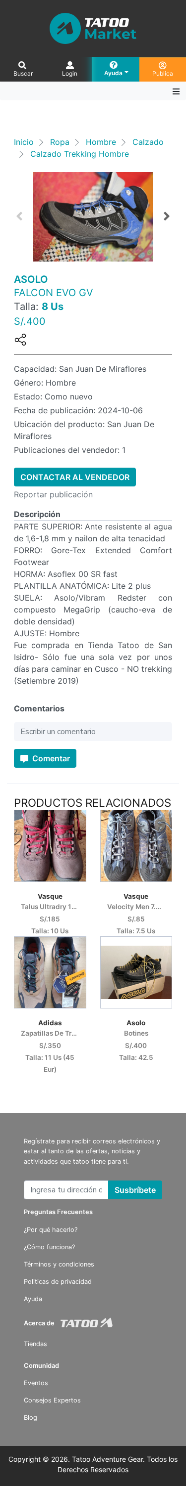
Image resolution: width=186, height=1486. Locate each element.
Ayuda (33, 1299)
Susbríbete (135, 1190)
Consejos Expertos (52, 1400)
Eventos (36, 1383)
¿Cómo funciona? (49, 1247)
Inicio (24, 142)
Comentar (50, 758)
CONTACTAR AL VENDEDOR (74, 477)
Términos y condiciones (59, 1264)
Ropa (59, 142)
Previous (19, 216)
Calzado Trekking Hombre (79, 154)
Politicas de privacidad (58, 1281)
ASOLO (31, 279)
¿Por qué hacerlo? (50, 1229)
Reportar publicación (53, 494)
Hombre (101, 142)
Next (167, 216)
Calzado (148, 142)
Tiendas (35, 1344)
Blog (30, 1417)
